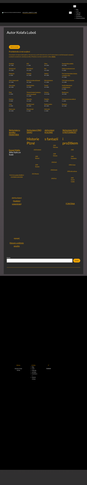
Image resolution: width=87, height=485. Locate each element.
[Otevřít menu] (70, 13)
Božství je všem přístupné (33, 80)
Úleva (45, 63)
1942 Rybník (54, 170)
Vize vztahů (12, 85)
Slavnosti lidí (30, 109)
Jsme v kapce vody (13, 80)
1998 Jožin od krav (72, 171)
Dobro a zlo (12, 109)
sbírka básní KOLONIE (49, 131)
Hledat (8, 257)
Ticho (10, 104)
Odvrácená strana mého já (69, 99)
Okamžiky (29, 99)
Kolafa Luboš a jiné (30, 12)
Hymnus (46, 92)
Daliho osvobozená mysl (68, 68)
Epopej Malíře (14, 150)
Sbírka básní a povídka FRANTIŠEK (14, 132)
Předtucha (11, 73)
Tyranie (46, 85)
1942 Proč (54, 178)
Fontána (11, 99)
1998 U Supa (72, 164)
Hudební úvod (30, 104)
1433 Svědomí (37, 149)
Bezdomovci (65, 92)
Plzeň (10, 92)
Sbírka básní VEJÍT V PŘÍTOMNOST (70, 131)
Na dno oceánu (48, 104)
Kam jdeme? (30, 68)
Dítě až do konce (48, 80)
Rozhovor (64, 104)
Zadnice (46, 73)
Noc (45, 68)
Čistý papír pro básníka (68, 80)
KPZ (28, 63)
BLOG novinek (14, 47)
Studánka (11, 63)
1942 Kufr (54, 162)
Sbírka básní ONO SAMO (34, 131)
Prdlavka (29, 73)
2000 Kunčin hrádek (73, 179)
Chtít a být (47, 109)
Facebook (48, 368)
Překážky (46, 99)
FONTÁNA (70, 203)
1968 (72, 149)
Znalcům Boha (30, 85)
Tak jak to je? (12, 68)
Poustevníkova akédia (67, 63)
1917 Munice (35, 173)
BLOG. (54, 56)
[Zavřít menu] (74, 6)
